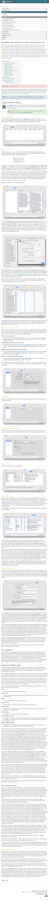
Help (3, 39)
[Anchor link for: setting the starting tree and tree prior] (17, 70)
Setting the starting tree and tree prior (10, 70)
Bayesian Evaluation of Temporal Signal (9, 21)
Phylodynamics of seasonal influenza (8, 26)
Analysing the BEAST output (9, 78)
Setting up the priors (7, 72)
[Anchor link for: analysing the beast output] (21, 665)
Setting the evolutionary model (9, 67)
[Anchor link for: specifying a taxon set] (12, 66)
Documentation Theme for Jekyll (34, 892)
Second (13, 98)
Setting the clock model (8, 69)
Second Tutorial (5, 15)
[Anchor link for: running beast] (10, 76)
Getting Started (5, 8)
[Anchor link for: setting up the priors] (12, 464)
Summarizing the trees (7, 80)
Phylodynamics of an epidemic (7, 25)
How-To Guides (5, 31)
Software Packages (6, 10)
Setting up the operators (8, 73)
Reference (4, 37)
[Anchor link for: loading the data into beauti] (21, 102)
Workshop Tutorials (6, 35)
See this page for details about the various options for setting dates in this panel (26, 274)
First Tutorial (4, 13)
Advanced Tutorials (6, 33)
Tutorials (4, 12)
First (8, 98)
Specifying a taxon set (8, 66)
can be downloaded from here (26, 112)
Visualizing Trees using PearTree (8, 18)
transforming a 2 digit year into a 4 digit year (11, 280)
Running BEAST (6, 76)
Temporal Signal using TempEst (7, 20)
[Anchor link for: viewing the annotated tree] (14, 82)
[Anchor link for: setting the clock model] (12, 69)
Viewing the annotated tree (9, 82)
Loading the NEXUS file (8, 64)
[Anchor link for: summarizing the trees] (12, 80)
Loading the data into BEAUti (9, 63)
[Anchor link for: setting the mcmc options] (15, 568)
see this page (23, 180)
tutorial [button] (6, 880)
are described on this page (39, 432)
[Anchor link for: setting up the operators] (13, 73)
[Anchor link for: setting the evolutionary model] (15, 67)
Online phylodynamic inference (7, 23)
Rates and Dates (5, 17)
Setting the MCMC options (8, 74)
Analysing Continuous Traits (7, 28)
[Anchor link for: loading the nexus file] (14, 116)
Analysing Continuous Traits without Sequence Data (11, 29)
